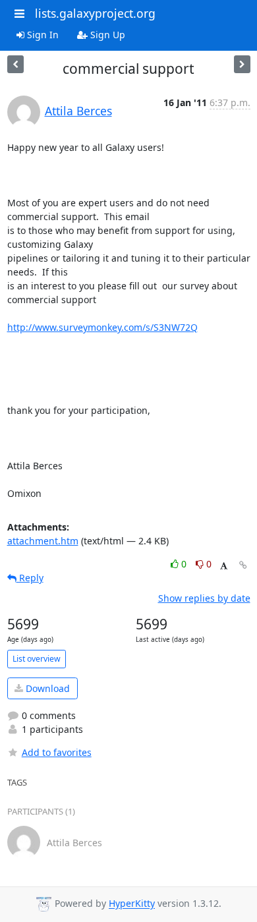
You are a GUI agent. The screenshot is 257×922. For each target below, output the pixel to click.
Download (46, 688)
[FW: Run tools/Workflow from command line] (15, 64)
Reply (29, 577)
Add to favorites (57, 752)
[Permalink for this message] (243, 565)
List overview (37, 658)
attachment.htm (42, 540)
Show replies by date (204, 598)
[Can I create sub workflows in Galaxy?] (242, 64)
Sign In (41, 34)
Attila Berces (78, 111)
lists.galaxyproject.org (95, 13)
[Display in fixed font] (224, 566)
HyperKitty (132, 904)
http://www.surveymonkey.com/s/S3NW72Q (102, 327)
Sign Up (106, 34)
